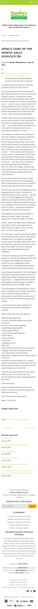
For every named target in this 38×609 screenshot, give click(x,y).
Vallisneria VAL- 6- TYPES (26, 553)
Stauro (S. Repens (9, 553)
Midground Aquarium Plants (19, 519)
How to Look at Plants (10, 458)
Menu (6, 2)
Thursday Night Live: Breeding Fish (15, 445)
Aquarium (19, 564)
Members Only (14, 35)
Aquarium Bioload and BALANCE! (14, 464)
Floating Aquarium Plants (19, 525)
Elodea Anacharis (16, 546)
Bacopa (25, 541)
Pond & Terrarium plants (19, 528)
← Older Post (6, 428)
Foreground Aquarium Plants (19, 516)
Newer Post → (31, 428)
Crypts (12, 543)
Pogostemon (25, 551)
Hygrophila (27, 546)
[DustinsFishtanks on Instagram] (31, 591)
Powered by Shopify (26, 597)
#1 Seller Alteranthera (12, 538)
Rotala (33, 551)
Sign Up (32, 506)
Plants (27, 573)
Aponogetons (15, 541)
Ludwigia (19, 548)
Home (3, 35)
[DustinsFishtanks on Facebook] (28, 591)
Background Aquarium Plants (19, 522)
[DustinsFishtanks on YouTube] (35, 591)
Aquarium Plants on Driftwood (16, 556)
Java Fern (12, 548)
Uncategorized (24, 420)
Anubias (24, 538)
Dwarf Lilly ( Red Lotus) (11, 551)
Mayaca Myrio (29, 548)
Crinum (18, 543)
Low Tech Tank (7, 438)
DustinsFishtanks (22, 490)
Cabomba (26, 543)
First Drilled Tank (8, 451)
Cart (35, 2)
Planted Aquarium (15, 568)
